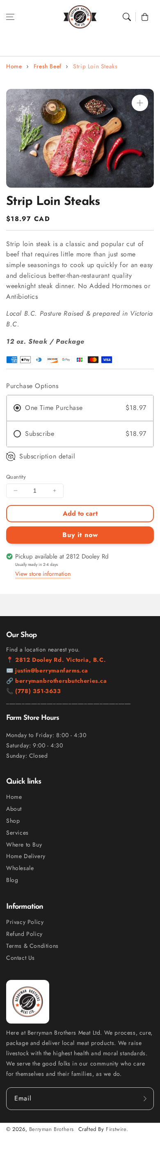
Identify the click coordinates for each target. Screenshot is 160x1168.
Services (17, 832)
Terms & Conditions (32, 946)
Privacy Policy (24, 922)
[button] (10, 17)
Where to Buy (24, 844)
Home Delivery (26, 856)
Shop (13, 821)
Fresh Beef (48, 66)
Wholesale (20, 868)
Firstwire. (117, 1129)
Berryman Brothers (51, 1129)
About (14, 809)
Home (14, 66)
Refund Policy (24, 934)
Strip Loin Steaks (95, 66)
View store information (43, 574)
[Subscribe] (145, 1098)
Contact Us (20, 958)
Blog (12, 880)
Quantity (16, 477)
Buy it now (80, 535)
